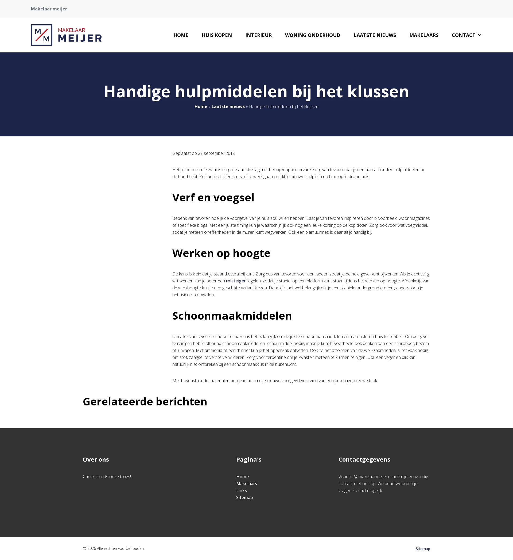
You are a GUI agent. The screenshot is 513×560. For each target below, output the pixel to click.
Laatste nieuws (375, 35)
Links (241, 490)
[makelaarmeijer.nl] (66, 35)
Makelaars (423, 35)
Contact (464, 35)
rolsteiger (236, 281)
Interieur (258, 35)
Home (180, 35)
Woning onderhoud (312, 35)
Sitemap (244, 497)
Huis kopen (217, 35)
